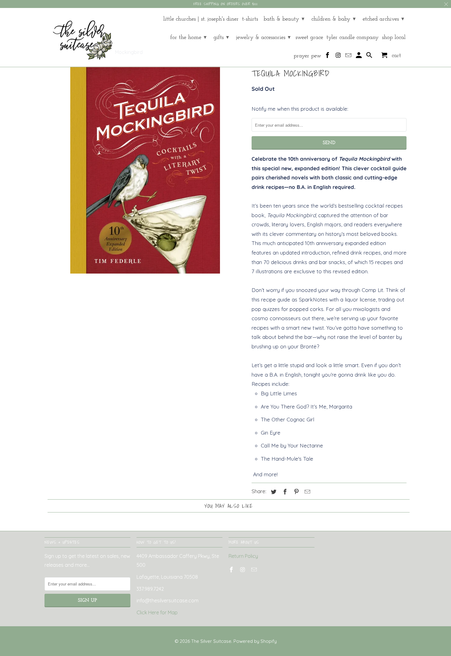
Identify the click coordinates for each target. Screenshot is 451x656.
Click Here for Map (157, 612)
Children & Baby (333, 19)
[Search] (369, 57)
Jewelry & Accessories (263, 37)
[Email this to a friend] (306, 491)
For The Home (188, 37)
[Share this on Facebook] (284, 491)
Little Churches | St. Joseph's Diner (201, 19)
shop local (394, 37)
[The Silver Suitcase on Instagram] (338, 57)
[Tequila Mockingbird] (144, 170)
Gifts (221, 37)
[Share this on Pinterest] (295, 491)
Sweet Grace (309, 37)
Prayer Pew (307, 56)
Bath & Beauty (284, 19)
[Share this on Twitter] (273, 491)
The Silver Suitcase (211, 641)
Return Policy (243, 556)
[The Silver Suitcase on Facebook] (328, 57)
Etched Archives (383, 19)
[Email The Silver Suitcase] (349, 57)
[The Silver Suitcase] (79, 38)
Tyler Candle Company (352, 37)
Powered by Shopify (255, 641)
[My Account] (359, 57)
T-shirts (250, 19)
